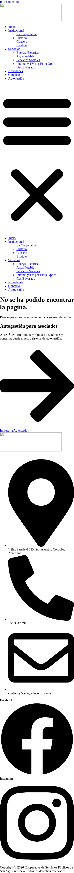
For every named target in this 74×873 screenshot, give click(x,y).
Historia (21, 38)
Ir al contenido (9, 1)
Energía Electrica (27, 52)
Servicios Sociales (28, 60)
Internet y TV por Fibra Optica (36, 63)
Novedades (15, 71)
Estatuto (21, 45)
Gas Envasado (25, 67)
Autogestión (16, 78)
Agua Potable (25, 56)
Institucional (16, 30)
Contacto (14, 74)
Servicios (14, 49)
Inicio (12, 26)
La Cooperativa (26, 34)
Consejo (21, 41)
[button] (37, 158)
